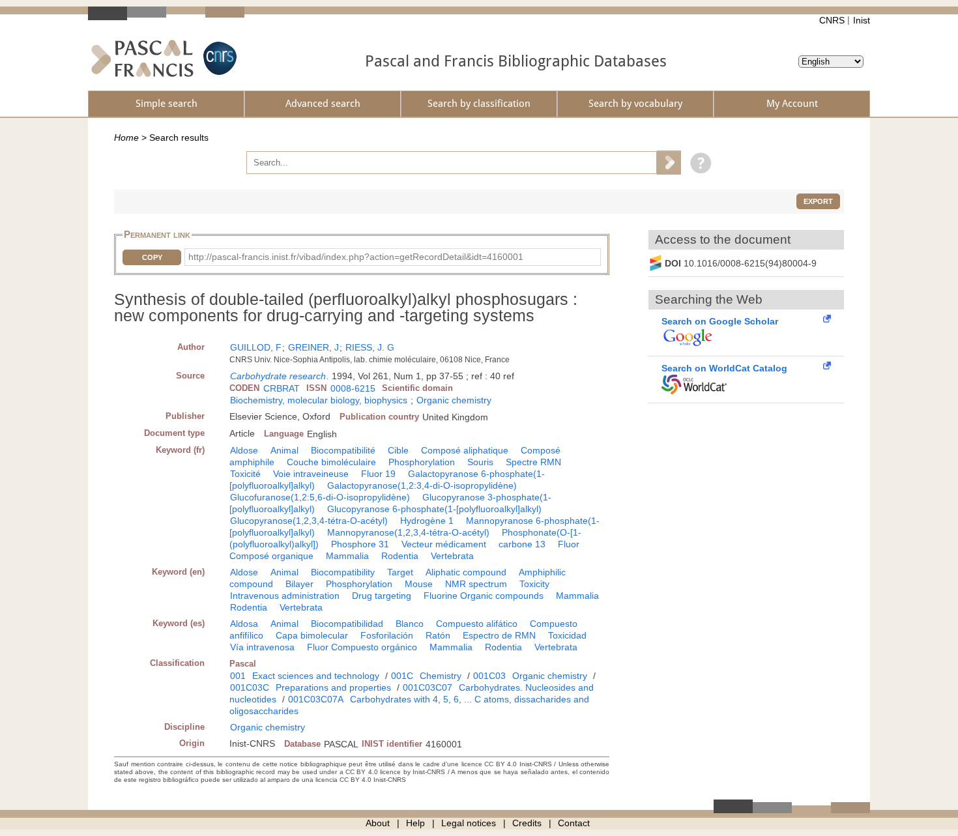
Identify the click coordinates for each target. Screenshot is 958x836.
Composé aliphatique (464, 450)
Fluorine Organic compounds (484, 595)
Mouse (419, 584)
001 (238, 675)
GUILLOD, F (256, 347)
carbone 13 (522, 544)
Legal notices (468, 823)
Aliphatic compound (466, 572)
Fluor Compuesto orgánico (362, 647)
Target (400, 572)
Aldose (244, 450)
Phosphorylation (421, 462)
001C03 (489, 675)
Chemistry (440, 675)
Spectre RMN (533, 462)
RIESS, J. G (369, 347)
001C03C (249, 687)
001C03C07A (315, 699)
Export (818, 201)
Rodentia (399, 556)
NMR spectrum (476, 584)
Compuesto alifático (476, 623)
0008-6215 (352, 388)
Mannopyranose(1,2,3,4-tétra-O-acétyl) (408, 532)
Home (126, 137)
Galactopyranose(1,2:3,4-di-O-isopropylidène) (422, 485)
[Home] (142, 58)
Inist (861, 20)
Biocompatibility (343, 572)
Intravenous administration (285, 595)
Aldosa (244, 623)
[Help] (698, 162)
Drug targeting (381, 595)
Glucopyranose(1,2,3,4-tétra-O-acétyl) (309, 520)
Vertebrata (452, 556)
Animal (284, 450)
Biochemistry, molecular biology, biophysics (318, 400)
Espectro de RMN (499, 635)
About (378, 823)
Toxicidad (567, 635)
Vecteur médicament (443, 544)
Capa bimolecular (312, 635)
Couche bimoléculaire (331, 462)
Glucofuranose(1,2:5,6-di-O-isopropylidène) (320, 497)
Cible (398, 450)
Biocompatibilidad (347, 623)
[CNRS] (218, 58)
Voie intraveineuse (311, 473)
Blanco (410, 623)
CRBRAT (281, 388)
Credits (527, 823)
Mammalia (347, 556)
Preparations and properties (333, 687)
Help (415, 823)
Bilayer (299, 584)
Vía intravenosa (262, 647)
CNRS (832, 20)
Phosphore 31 (360, 544)
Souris (480, 462)
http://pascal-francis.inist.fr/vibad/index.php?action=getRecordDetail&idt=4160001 (355, 257)
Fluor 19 (378, 473)
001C (402, 675)
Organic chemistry (453, 400)
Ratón (438, 635)
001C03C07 (427, 687)
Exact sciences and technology (315, 675)
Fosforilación (386, 635)
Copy (152, 257)
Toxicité (245, 473)
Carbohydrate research (278, 376)
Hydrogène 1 (427, 520)
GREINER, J (313, 347)
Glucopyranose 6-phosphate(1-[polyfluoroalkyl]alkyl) (434, 509)
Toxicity (534, 584)
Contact (574, 823)
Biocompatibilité (343, 450)
